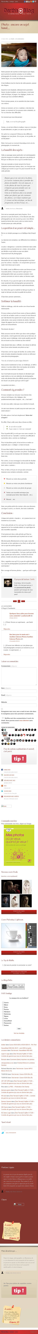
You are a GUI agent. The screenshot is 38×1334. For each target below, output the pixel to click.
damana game (6, 1090)
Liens (16, 1)
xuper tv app (5, 1054)
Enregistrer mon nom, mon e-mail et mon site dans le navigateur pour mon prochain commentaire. (18, 712)
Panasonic (7, 1023)
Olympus (7, 1011)
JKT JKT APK (5, 1081)
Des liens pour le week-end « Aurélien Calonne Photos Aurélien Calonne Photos (21, 637)
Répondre (7, 629)
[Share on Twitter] (2, 335)
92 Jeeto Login (6, 1113)
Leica (6, 1018)
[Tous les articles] (19, 601)
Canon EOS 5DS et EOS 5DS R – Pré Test (22, 1044)
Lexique (11, 1)
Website (4, 702)
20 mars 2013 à (13, 618)
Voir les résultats (19, 1033)
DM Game (4, 1107)
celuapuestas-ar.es (7, 1063)
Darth (12, 39)
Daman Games (6, 1101)
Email (6, 695)
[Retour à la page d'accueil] (19, 14)
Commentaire (9, 666)
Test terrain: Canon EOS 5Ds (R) (22, 1074)
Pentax (6, 1009)
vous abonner (24, 720)
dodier (3, 1044)
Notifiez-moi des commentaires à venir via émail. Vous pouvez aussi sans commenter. (17, 720)
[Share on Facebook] (2, 340)
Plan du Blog (4, 1)
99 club (3, 1096)
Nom (6, 688)
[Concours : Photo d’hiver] (15, 601)
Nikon (6, 1005)
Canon (6, 1002)
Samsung (7, 1014)
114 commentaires (19, 39)
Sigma (6, 1016)
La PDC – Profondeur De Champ (18, 1086)
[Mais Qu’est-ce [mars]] (23, 601)
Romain (3, 1059)
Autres (6, 1025)
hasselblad (8, 1021)
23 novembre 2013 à (14, 641)
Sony (6, 1007)
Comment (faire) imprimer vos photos (22, 1059)
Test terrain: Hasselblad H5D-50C (21, 1050)
